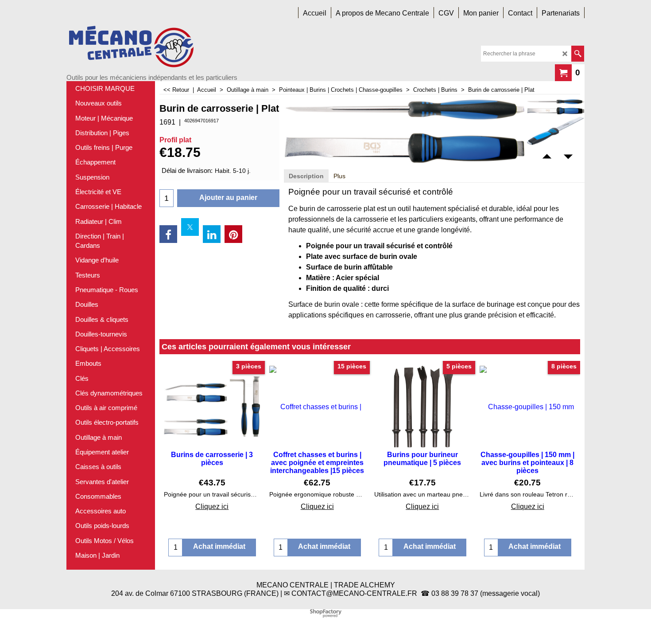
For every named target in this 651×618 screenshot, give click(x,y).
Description (306, 176)
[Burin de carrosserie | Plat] (555, 106)
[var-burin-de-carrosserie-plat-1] (555, 131)
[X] (190, 227)
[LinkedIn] (212, 234)
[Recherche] (577, 54)
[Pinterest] (233, 234)
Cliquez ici (212, 506)
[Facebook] (168, 234)
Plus (339, 176)
